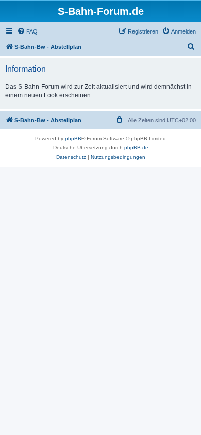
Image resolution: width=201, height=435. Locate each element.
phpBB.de (136, 147)
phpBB (73, 138)
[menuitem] (27, 31)
